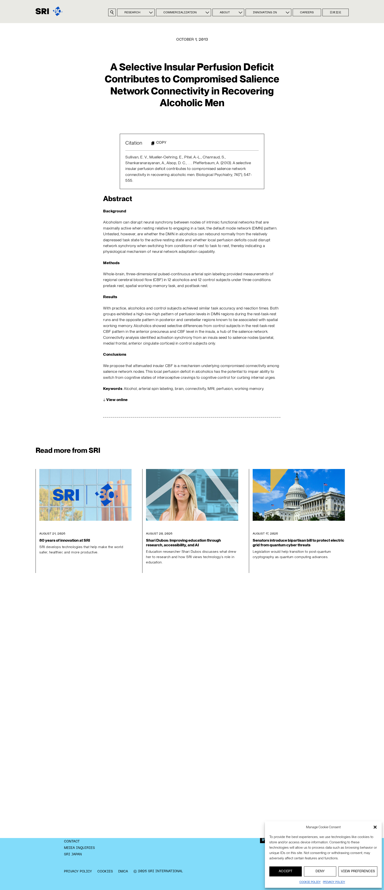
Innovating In (265, 12)
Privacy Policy (78, 871)
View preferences (358, 871)
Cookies (105, 871)
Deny (320, 871)
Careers (307, 12)
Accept (285, 871)
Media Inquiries (79, 848)
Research (132, 12)
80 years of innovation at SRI (64, 540)
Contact (72, 841)
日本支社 (335, 12)
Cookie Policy (310, 882)
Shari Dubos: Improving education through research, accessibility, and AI (183, 542)
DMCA (123, 871)
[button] (375, 827)
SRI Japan (73, 854)
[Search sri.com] (112, 12)
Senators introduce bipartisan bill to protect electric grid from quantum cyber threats (298, 542)
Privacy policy (334, 882)
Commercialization (180, 12)
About (225, 12)
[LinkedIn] (264, 839)
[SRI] (49, 11)
